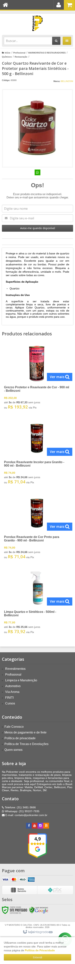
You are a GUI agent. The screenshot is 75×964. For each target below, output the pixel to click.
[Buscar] (56, 41)
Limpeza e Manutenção (21, 680)
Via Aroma (12, 691)
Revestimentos (15, 668)
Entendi (37, 957)
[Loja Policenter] (37, 23)
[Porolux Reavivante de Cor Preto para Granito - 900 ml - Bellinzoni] (36, 527)
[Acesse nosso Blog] (46, 825)
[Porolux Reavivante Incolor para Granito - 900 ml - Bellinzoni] (36, 452)
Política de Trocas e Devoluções (26, 744)
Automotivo (13, 686)
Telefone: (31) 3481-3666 (20, 807)
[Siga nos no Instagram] (40, 825)
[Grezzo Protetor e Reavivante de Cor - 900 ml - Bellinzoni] (36, 377)
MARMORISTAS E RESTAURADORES (47, 53)
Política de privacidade (20, 738)
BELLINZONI (67, 81)
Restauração (21, 57)
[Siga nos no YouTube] (35, 825)
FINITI (9, 697)
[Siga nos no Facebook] (29, 825)
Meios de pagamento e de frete (25, 732)
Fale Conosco (14, 726)
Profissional (19, 53)
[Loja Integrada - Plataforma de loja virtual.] (37, 932)
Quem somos (13, 749)
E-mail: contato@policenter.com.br (26, 815)
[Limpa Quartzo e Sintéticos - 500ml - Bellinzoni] (36, 602)
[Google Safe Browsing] (38, 909)
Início (7, 53)
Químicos (7, 57)
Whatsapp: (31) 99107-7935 (21, 811)
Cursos (10, 703)
